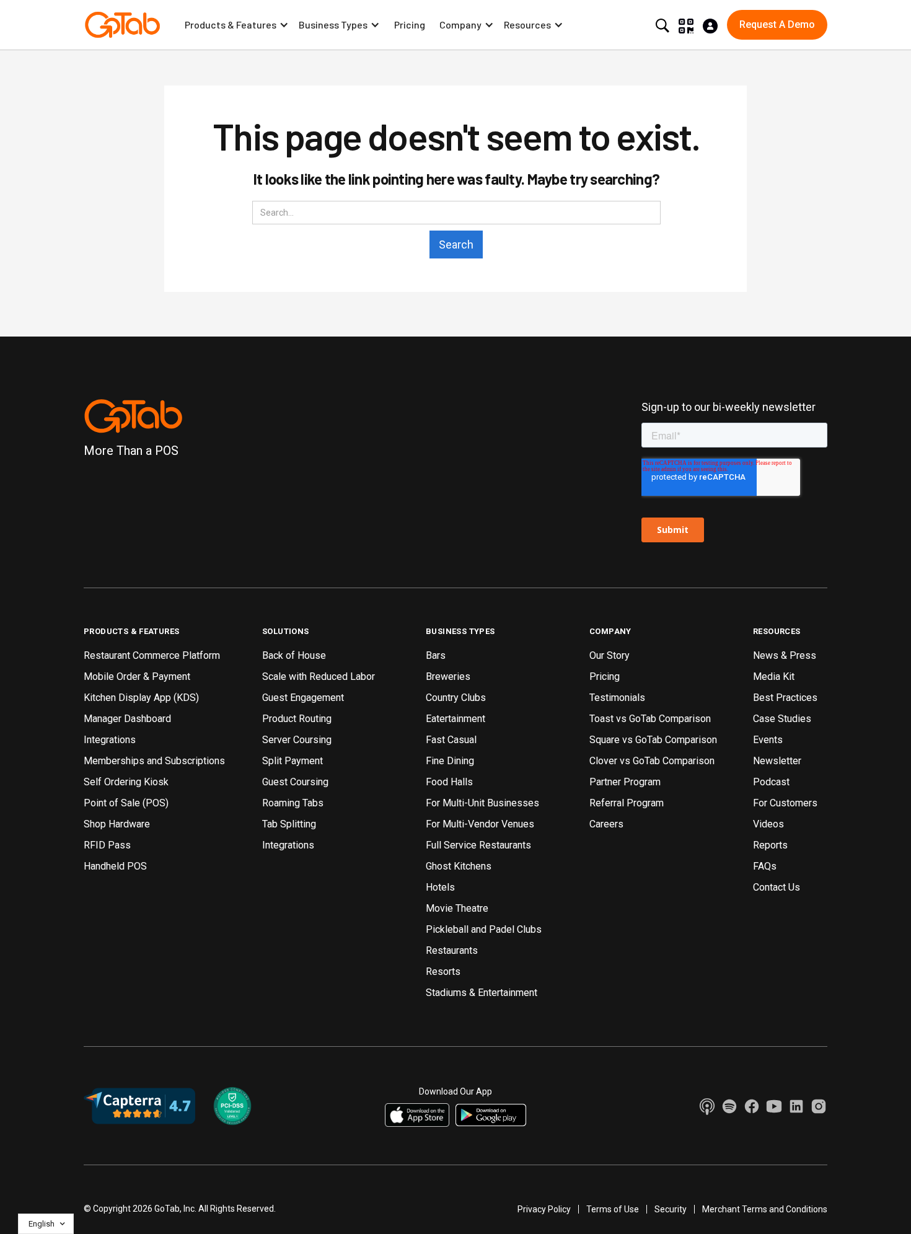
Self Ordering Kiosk (126, 782)
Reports (770, 845)
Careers (606, 824)
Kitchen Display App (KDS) (141, 697)
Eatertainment (455, 719)
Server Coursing (297, 740)
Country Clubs (456, 697)
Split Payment (292, 761)
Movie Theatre (457, 908)
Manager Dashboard (127, 719)
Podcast (771, 782)
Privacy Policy (544, 1209)
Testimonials (617, 697)
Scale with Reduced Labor (318, 676)
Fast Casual (451, 740)
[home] (122, 25)
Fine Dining (450, 761)
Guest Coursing (295, 782)
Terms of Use (612, 1209)
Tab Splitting (289, 824)
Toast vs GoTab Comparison (650, 719)
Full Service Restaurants (478, 845)
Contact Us (776, 887)
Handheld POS (115, 866)
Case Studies (782, 719)
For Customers (785, 803)
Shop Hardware (117, 824)
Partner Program (625, 782)
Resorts (443, 971)
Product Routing (297, 719)
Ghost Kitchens (458, 866)
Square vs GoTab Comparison (653, 740)
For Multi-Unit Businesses (482, 803)
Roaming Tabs (292, 803)
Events (768, 740)
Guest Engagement (303, 697)
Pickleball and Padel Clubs (484, 929)
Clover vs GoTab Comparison (652, 761)
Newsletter (777, 761)
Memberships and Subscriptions (154, 761)
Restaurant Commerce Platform (152, 655)
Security (670, 1209)
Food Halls (449, 782)
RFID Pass (107, 845)
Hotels (440, 887)
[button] (237, 25)
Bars (436, 655)
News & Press (784, 655)
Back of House (294, 655)
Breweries (448, 676)
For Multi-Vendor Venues (480, 824)
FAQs (765, 866)
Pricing (409, 24)
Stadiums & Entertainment (481, 992)
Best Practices (785, 697)
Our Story (609, 655)
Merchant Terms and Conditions (764, 1209)
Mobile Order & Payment (137, 676)
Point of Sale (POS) (126, 803)
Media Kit (773, 676)
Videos (768, 824)
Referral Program (626, 803)
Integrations (110, 740)
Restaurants (452, 950)
